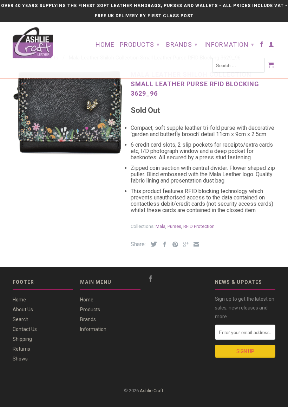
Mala (160, 226)
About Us (23, 309)
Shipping (22, 339)
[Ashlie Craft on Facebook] (262, 46)
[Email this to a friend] (194, 244)
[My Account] (271, 46)
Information (229, 44)
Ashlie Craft (151, 390)
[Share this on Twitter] (152, 244)
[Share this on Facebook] (163, 244)
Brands (182, 44)
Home (105, 45)
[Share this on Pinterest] (173, 244)
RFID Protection (199, 226)
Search (20, 319)
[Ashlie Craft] (43, 42)
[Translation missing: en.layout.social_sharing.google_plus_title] (184, 244)
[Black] (68, 111)
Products (140, 44)
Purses (174, 226)
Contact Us (25, 329)
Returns (21, 349)
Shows (20, 359)
